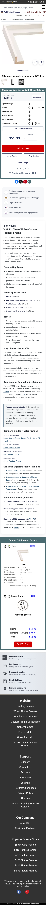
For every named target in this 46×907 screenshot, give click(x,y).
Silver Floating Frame (12, 461)
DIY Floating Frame (11, 454)
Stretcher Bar (7, 111)
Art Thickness (7, 119)
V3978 (6, 392)
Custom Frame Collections (25, 721)
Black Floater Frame (11, 448)
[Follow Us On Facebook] (19, 892)
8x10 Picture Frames (25, 849)
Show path (41, 16)
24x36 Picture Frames (25, 870)
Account (25, 772)
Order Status (25, 777)
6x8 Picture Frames (25, 844)
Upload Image (7, 104)
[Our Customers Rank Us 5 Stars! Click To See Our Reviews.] (10, 3)
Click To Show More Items (23, 129)
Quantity (30, 134)
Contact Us (25, 767)
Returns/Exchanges (25, 787)
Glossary (25, 798)
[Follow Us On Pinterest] (27, 892)
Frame (4, 108)
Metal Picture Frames (25, 716)
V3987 (23, 394)
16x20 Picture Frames (25, 860)
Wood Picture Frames (25, 711)
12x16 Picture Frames (25, 855)
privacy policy (23, 886)
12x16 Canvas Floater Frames (25, 744)
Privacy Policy (25, 793)
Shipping (25, 782)
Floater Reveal (7, 115)
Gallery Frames (25, 726)
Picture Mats (25, 732)
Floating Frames (25, 706)
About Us (25, 823)
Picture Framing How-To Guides (25, 805)
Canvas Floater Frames (15, 471)
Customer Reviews (25, 828)
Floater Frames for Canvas (8, 16)
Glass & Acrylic (25, 737)
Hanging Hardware (9, 123)
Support (25, 761)
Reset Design (23, 163)
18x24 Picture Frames (25, 865)
